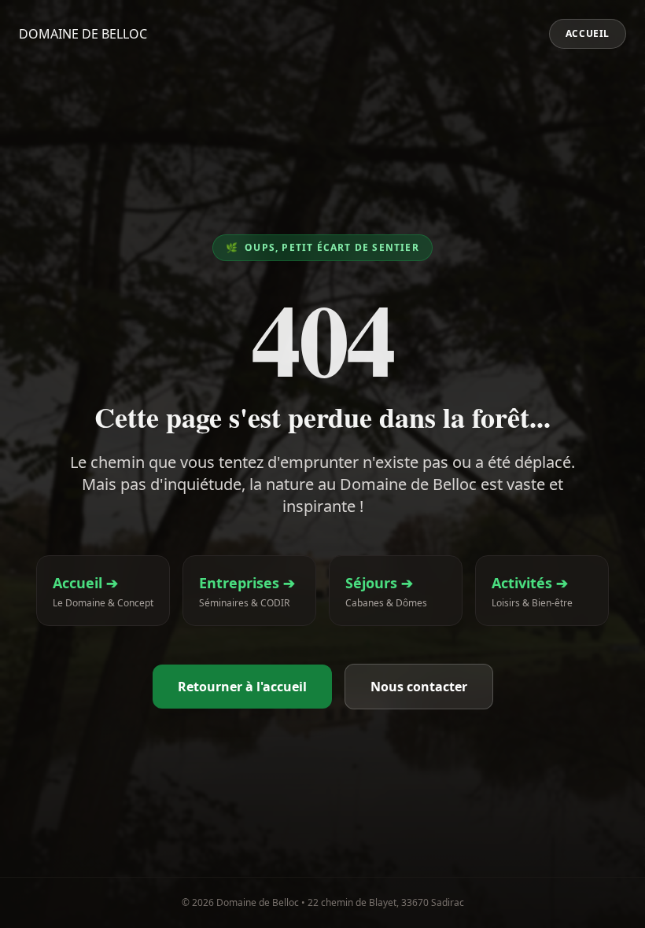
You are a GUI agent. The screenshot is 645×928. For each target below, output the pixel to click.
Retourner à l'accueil (242, 686)
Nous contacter (418, 686)
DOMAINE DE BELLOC (83, 33)
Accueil (588, 33)
